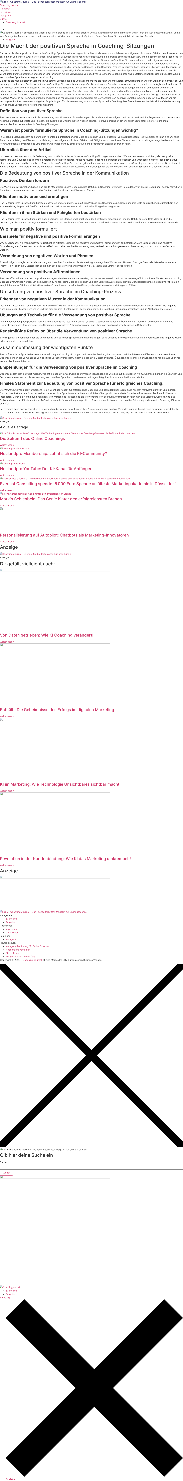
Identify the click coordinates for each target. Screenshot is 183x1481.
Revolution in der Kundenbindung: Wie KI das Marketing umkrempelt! (65, 858)
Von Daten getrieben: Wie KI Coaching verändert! (46, 635)
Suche (3, 1162)
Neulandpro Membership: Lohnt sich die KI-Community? (53, 453)
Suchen (6, 1172)
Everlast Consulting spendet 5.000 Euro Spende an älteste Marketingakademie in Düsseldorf (88, 483)
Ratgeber (11, 39)
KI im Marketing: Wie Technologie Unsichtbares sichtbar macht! (60, 784)
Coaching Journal (32, 960)
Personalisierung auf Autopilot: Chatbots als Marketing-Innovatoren (64, 535)
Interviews (11, 1290)
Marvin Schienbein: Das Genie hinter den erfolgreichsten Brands (61, 498)
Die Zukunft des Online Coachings (32, 438)
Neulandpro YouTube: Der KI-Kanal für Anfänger (46, 468)
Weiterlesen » (7, 444)
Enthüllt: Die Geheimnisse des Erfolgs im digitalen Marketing (57, 709)
